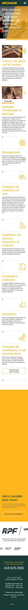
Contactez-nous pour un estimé (14, 371)
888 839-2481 (10, 585)
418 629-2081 (14, 568)
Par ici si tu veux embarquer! (14, 514)
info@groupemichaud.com (14, 583)
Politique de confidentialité (14, 592)
